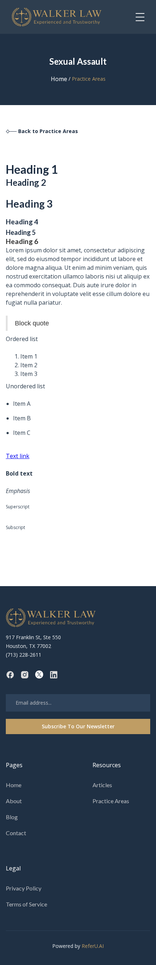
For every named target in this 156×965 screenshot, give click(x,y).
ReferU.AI (93, 945)
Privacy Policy (23, 888)
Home (59, 79)
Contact (16, 832)
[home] (57, 17)
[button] (140, 17)
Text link (17, 456)
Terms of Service (26, 904)
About (14, 800)
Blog (12, 816)
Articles (102, 784)
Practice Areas (111, 800)
